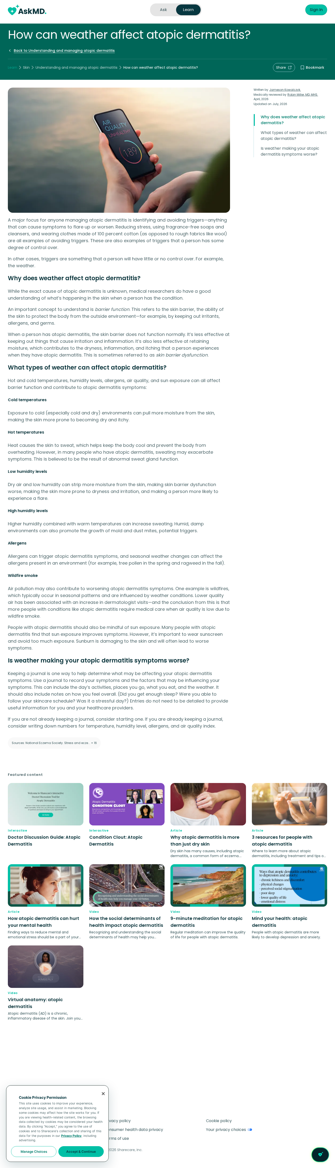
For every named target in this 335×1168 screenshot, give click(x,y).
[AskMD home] (27, 10)
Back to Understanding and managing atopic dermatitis (64, 50)
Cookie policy (219, 1121)
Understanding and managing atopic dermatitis (76, 67)
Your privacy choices (226, 1129)
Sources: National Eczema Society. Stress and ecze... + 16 (54, 743)
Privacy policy (117, 1121)
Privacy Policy (71, 1136)
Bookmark (315, 67)
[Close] (103, 1093)
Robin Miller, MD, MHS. (302, 95)
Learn (12, 67)
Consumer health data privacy (133, 1129)
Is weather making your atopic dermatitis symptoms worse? (290, 151)
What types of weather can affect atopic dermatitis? (294, 135)
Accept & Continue (81, 1152)
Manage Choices (34, 1152)
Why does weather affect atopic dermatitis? (293, 120)
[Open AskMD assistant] (320, 1154)
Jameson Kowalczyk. (285, 90)
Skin (26, 67)
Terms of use (116, 1138)
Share (281, 67)
